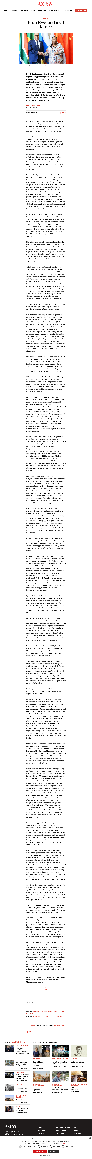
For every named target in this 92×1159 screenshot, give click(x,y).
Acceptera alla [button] (39, 1151)
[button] (46, 1156)
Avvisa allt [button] (53, 1151)
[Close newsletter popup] (85, 565)
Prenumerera (49, 589)
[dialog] (46, 1147)
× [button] (90, 1138)
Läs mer (65, 1143)
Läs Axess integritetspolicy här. (58, 584)
